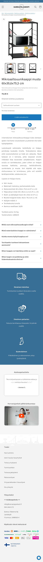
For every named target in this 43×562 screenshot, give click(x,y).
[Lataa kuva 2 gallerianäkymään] (21, 68)
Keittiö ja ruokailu (19, 13)
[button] (2, 6)
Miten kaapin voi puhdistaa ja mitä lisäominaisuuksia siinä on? (15, 258)
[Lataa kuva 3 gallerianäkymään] (33, 68)
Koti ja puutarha (9, 13)
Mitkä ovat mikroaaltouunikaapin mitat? (17, 225)
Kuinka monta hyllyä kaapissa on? (15, 236)
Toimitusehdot (9, 468)
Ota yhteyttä (8, 487)
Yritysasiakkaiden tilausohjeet (14, 482)
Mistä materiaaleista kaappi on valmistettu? (19, 231)
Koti (3, 13)
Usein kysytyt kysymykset (13, 458)
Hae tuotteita (8, 453)
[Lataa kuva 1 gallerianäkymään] (10, 68)
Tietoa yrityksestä (10, 463)
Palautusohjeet (9, 477)
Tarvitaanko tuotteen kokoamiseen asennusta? (15, 243)
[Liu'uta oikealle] (40, 69)
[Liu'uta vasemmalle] (2, 69)
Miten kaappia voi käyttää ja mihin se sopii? (18, 251)
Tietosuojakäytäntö (11, 472)
